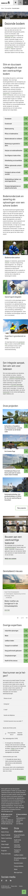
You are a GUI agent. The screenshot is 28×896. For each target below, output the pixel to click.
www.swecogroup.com (7, 811)
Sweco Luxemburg (6, 838)
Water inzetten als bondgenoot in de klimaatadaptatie (12, 603)
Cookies (20, 886)
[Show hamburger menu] (25, 2)
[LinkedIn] (11, 880)
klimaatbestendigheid (10, 547)
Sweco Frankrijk (5, 835)
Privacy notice (14, 886)
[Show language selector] (15, 2)
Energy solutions (18, 866)
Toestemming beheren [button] (6, 887)
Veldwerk (7, 261)
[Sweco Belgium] (5, 2)
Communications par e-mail (10, 756)
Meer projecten (21, 508)
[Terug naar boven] (24, 892)
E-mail (5, 709)
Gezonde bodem (18, 863)
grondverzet (21, 342)
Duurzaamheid (5, 847)
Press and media (6, 854)
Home (2, 8)
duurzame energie (9, 35)
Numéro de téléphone (9, 715)
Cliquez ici (13, 748)
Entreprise (6, 704)
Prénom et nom (8, 698)
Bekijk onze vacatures (10, 558)
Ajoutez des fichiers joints (9, 728)
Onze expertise (8, 8)
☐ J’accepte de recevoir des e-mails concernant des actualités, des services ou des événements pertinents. (13, 762)
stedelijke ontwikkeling (16, 377)
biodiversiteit (10, 47)
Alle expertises (18, 872)
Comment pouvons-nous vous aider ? (13, 721)
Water (16, 869)
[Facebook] (2, 880)
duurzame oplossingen (16, 384)
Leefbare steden (18, 855)
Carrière (3, 841)
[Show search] (20, 2)
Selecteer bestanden (20, 733)
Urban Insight (5, 844)
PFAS (6, 344)
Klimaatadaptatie (14, 592)
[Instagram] (7, 880)
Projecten (4, 850)
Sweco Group (5, 832)
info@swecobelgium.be (7, 822)
